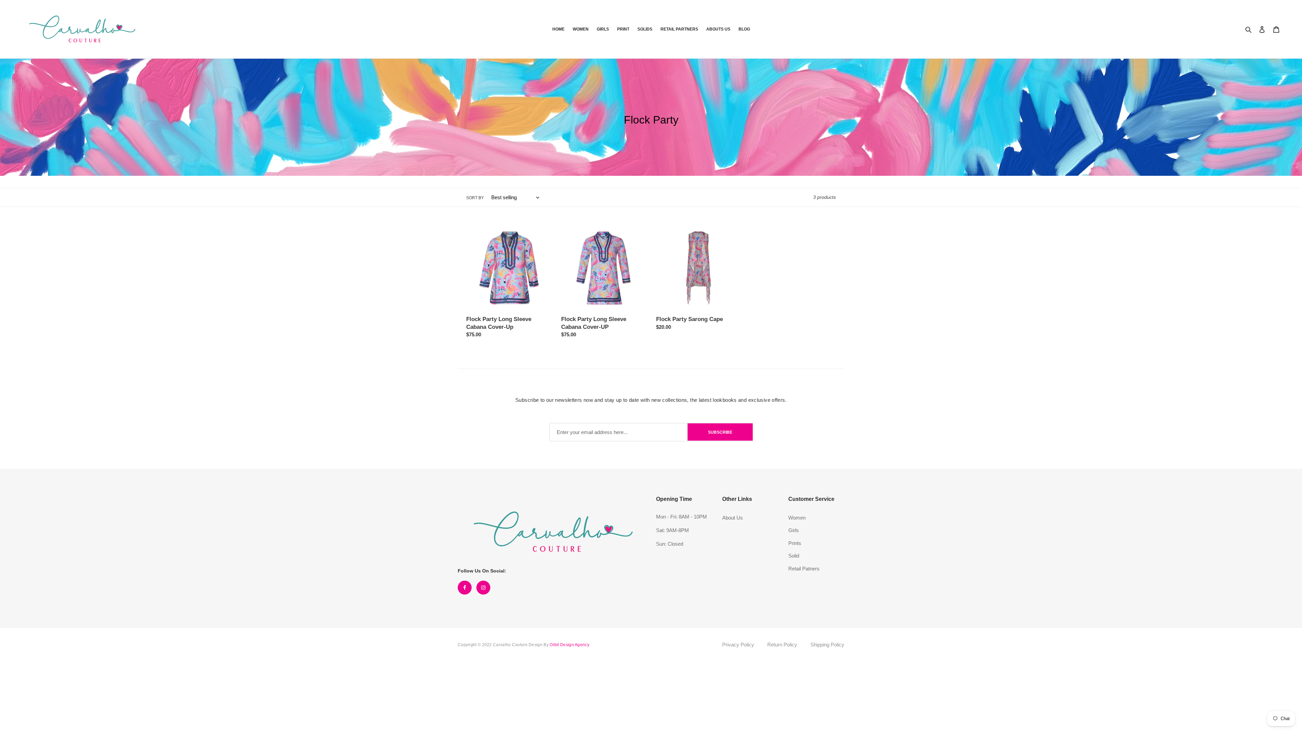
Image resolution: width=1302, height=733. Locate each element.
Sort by (475, 197)
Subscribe (720, 432)
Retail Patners (804, 568)
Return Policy (782, 644)
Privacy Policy (738, 644)
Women (797, 518)
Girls (793, 530)
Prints (794, 543)
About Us (732, 518)
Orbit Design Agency (569, 644)
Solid (793, 556)
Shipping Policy (827, 644)
